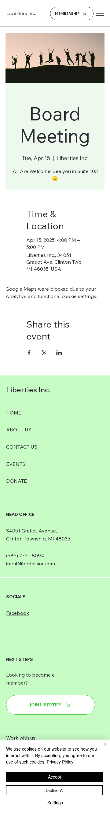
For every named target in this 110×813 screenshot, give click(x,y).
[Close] (101, 748)
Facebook (17, 613)
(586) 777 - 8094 (25, 555)
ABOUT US (18, 429)
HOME (13, 413)
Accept (54, 777)
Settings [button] (55, 802)
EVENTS (15, 464)
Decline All (54, 790)
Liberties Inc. (21, 13)
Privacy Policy (60, 762)
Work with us (20, 738)
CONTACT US (21, 447)
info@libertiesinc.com (30, 563)
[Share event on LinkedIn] (59, 352)
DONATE (16, 481)
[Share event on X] (44, 352)
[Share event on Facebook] (29, 352)
